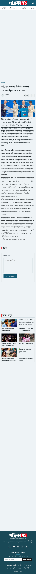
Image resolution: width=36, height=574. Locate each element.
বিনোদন (3, 83)
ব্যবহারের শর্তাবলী (18, 571)
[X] (22, 546)
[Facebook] (9, 546)
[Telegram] (26, 546)
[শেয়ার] (24, 95)
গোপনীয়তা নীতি (26, 568)
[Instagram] (18, 546)
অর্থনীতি (4, 8)
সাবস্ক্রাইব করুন (27, 560)
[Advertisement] (18, 29)
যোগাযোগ (18, 568)
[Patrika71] (18, 3)
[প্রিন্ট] (27, 95)
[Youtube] (14, 546)
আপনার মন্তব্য (7, 256)
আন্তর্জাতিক (23, 8)
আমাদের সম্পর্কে (10, 568)
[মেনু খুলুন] (3, 3)
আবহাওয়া (31, 8)
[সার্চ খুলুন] (32, 2)
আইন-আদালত (13, 8)
